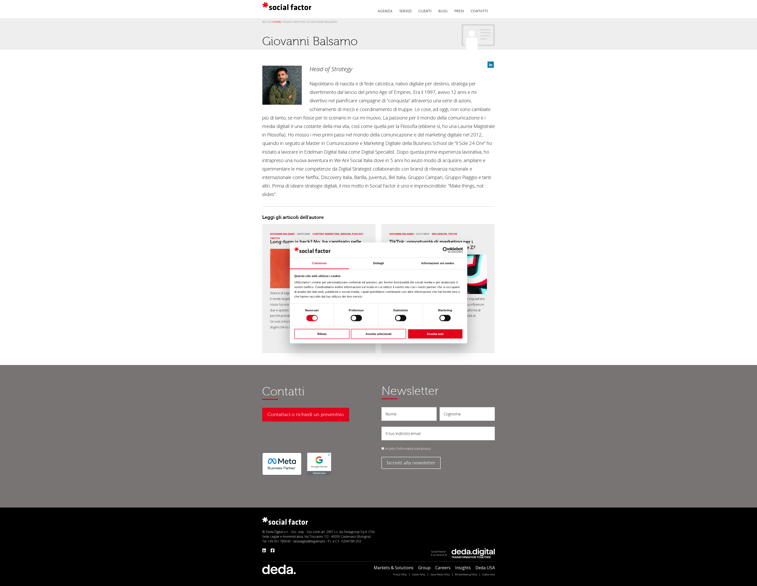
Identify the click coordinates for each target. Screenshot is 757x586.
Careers (442, 567)
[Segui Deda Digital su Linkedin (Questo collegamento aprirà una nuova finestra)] (264, 550)
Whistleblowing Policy (466, 574)
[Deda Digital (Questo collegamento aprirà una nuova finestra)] (473, 553)
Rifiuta (321, 334)
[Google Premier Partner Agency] (319, 464)
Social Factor (286, 7)
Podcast (357, 234)
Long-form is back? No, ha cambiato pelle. (316, 241)
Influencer (439, 234)
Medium (346, 234)
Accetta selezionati (378, 334)
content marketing (325, 234)
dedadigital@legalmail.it (309, 541)
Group (424, 567)
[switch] (356, 318)
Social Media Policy (440, 574)
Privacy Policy (400, 574)
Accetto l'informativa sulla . (408, 448)
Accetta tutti (435, 334)
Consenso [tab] (319, 263)
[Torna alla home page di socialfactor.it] (285, 520)
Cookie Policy (418, 574)
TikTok (452, 234)
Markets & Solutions (393, 567)
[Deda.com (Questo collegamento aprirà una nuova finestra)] (279, 569)
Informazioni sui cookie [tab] (437, 263)
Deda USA (485, 567)
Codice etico (488, 574)
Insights (463, 567)
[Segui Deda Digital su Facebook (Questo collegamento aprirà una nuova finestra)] (272, 550)
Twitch (275, 238)
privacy (426, 448)
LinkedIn (491, 65)
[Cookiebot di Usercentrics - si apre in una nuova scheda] (445, 250)
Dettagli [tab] (378, 263)
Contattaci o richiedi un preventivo (306, 414)
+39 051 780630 (279, 541)
